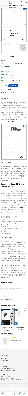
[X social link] (7, 93)
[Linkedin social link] (13, 93)
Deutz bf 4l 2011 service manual (11, 102)
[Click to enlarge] (4, 39)
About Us (3, 357)
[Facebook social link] (5, 93)
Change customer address (7, 368)
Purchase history (5, 366)
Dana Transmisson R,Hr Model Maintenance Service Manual (7, 327)
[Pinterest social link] (11, 93)
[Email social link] (9, 93)
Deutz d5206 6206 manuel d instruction (16, 256)
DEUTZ (12, 56)
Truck (7, 56)
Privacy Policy (4, 360)
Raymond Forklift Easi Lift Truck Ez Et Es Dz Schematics (17, 5)
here (9, 178)
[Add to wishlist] (11, 310)
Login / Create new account (8, 370)
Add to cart (13, 85)
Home (2, 56)
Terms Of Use (4, 358)
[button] (2, 323)
